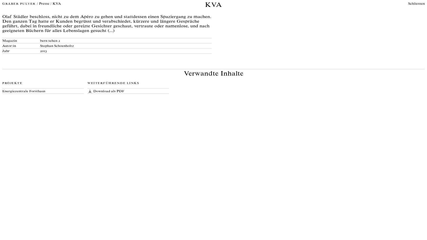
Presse (44, 3)
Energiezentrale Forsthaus (23, 91)
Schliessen (416, 3)
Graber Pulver (19, 4)
